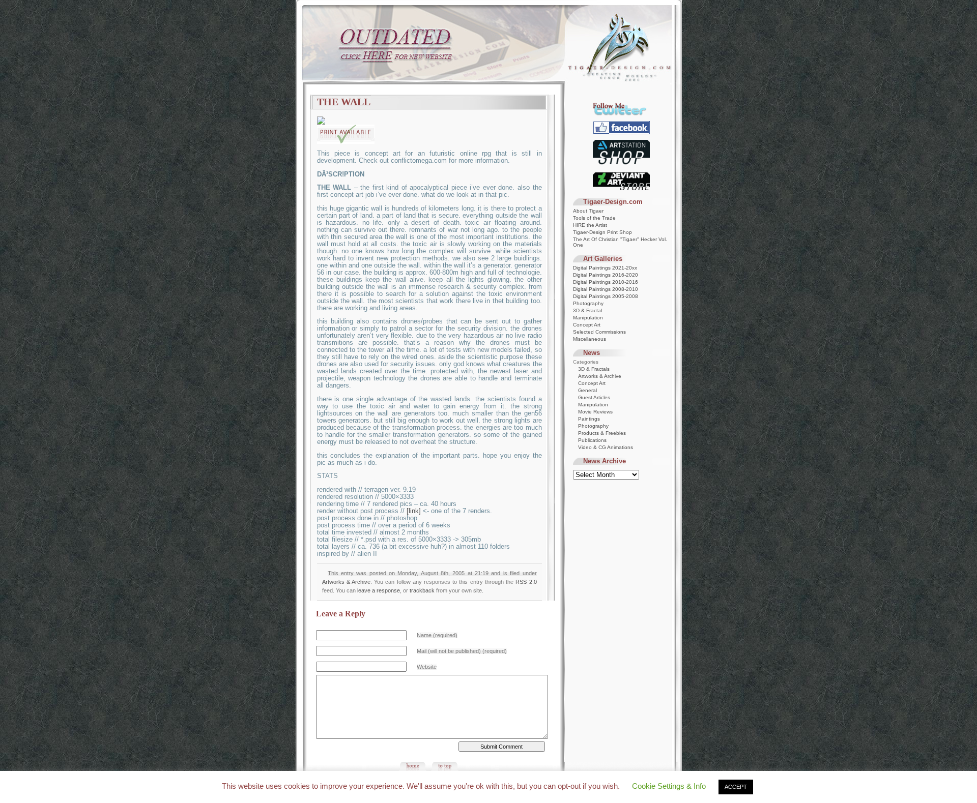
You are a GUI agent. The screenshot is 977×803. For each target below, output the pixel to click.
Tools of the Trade (594, 218)
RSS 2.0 (525, 582)
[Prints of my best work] (621, 165)
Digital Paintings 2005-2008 (605, 296)
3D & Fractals (594, 369)
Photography (588, 303)
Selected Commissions (599, 332)
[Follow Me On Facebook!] (621, 132)
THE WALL (343, 101)
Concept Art (586, 325)
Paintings (589, 419)
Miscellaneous (589, 339)
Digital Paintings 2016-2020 (605, 275)
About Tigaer (588, 211)
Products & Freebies (602, 433)
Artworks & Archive (346, 582)
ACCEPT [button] (736, 787)
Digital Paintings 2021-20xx (605, 268)
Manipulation (588, 317)
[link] (414, 511)
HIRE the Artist (590, 225)
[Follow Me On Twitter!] (621, 113)
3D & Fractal (587, 310)
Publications (592, 440)
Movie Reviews (595, 411)
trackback (422, 590)
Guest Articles (594, 397)
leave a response (378, 590)
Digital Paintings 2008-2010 (605, 289)
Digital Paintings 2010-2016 (605, 282)
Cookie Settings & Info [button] (669, 786)
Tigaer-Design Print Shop (602, 232)
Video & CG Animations (605, 447)
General (587, 390)
